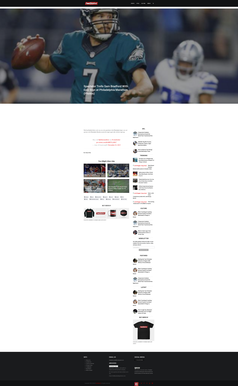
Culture (143, 3)
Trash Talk (124, 199)
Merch (148, 3)
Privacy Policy (89, 365)
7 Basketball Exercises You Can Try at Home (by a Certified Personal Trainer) (146, 181)
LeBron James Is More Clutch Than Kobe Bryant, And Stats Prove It (146, 174)
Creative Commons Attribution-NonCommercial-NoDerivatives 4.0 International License (143, 371)
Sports (132, 3)
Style (138, 3)
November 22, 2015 (114, 145)
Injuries (105, 197)
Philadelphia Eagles (94, 199)
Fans (92, 197)
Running (109, 199)
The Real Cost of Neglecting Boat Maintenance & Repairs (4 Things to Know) (146, 160)
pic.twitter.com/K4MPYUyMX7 (106, 142)
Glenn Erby (99, 197)
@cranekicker (116, 140)
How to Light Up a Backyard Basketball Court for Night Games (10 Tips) (145, 311)
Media (117, 197)
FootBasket (98, 383)
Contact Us (88, 362)
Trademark (88, 367)
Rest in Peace (89, 370)
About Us (88, 360)
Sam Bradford (116, 199)
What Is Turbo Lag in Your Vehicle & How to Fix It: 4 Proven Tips (144, 232)
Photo (103, 199)
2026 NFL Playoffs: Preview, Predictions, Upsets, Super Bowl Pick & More (144, 143)
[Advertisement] (119, 113)
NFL (123, 197)
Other (86, 199)
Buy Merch (88, 368)
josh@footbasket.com (119, 360)
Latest (112, 197)
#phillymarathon (104, 140)
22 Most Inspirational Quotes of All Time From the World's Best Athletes (146, 188)
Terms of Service (90, 363)
